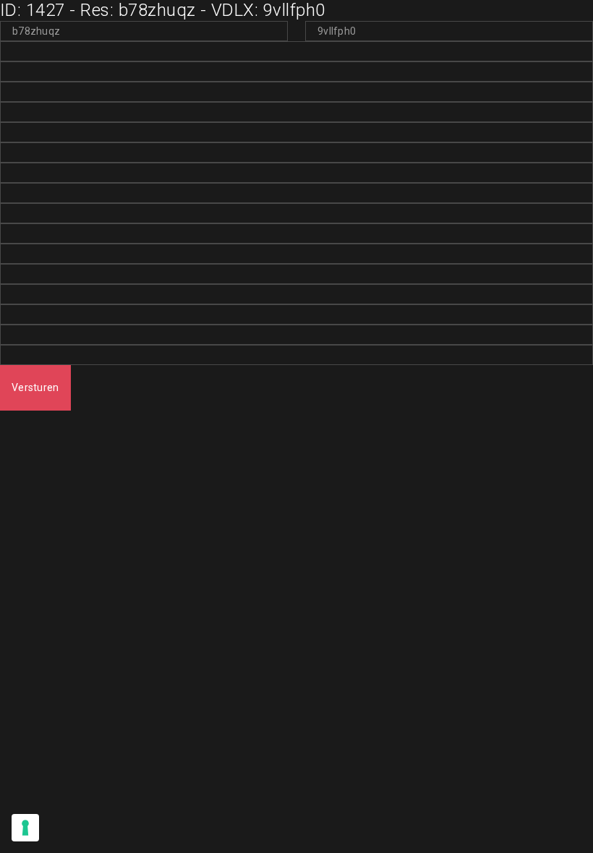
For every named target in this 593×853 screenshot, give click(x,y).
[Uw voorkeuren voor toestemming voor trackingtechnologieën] (25, 827)
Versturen (35, 387)
